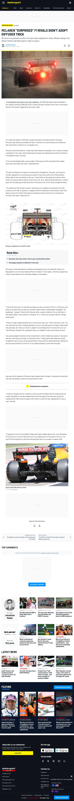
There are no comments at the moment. (37, 553)
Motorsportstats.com (8, 786)
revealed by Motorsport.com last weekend (23, 102)
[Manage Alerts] (39, 526)
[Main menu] (3, 2)
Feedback (44, 772)
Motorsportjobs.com (8, 779)
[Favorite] (65, 46)
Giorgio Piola (14, 489)
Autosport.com (6, 783)
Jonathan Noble (10, 44)
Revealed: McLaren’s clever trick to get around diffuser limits (29, 259)
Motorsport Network (33, 798)
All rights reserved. (46, 798)
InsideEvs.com (6, 773)
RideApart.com (6, 789)
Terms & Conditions (27, 795)
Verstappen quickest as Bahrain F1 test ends (24, 263)
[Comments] (69, 46)
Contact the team (46, 778)
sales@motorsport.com (48, 781)
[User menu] (70, 3)
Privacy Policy (47, 795)
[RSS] (64, 761)
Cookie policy (38, 795)
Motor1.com (5, 776)
